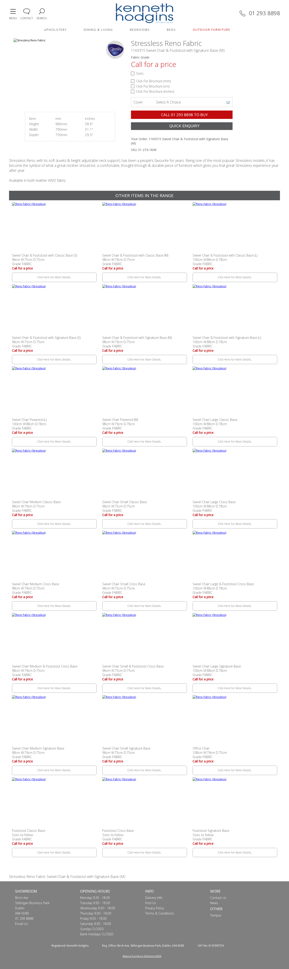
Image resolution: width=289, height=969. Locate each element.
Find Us (150, 903)
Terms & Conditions (159, 913)
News (214, 903)
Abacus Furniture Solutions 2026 (142, 956)
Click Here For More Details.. (54, 277)
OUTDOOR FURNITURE (211, 30)
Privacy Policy (154, 908)
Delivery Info (154, 898)
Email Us (21, 924)
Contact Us (218, 898)
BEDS (171, 30)
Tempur (215, 915)
